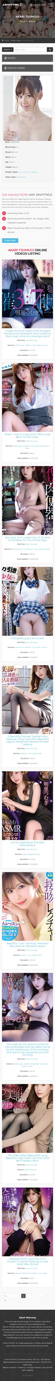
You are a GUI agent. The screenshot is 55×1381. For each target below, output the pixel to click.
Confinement (28, 549)
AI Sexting (21, 1367)
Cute (20, 172)
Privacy (14, 1359)
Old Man (47, 549)
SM (21, 549)
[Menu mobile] (50, 5)
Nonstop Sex (44, 446)
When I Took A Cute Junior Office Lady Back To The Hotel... (27, 436)
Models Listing (16, 40)
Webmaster (27, 1365)
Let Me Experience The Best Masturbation (27, 844)
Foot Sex (33, 1170)
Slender (34, 172)
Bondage (15, 549)
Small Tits (27, 172)
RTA (49, 1362)
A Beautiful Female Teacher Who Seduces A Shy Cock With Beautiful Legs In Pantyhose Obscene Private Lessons (27, 740)
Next (5, 1300)
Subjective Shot (34, 854)
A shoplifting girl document (27, 638)
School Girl (19, 647)
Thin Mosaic (21, 177)
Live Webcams (39, 5)
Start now (10, 240)
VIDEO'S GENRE (16, 68)
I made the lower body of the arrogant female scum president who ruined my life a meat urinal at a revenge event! (27, 333)
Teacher (24, 753)
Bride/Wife (35, 1064)
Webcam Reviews (9, 1367)
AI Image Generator (34, 1367)
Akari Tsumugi (31, 340)
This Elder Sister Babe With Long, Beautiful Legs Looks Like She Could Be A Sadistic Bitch (27, 1158)
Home (7, 40)
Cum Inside (36, 345)
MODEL (11, 58)
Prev (5, 1296)
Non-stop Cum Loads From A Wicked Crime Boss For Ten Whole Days (27, 539)
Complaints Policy (25, 1359)
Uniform (28, 345)
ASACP (44, 1362)
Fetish (27, 448)
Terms (7, 1359)
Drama (44, 345)
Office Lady (19, 345)
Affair (30, 1066)
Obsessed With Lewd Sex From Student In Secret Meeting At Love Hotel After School (27, 1261)
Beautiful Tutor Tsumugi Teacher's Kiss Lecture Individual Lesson (27, 945)
